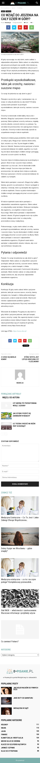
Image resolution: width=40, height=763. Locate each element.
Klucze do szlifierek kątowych (13, 744)
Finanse (4, 734)
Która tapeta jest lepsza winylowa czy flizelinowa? (30, 359)
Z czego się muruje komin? (8, 358)
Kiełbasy (4, 725)
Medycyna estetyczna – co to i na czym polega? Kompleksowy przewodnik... (18, 580)
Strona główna (5, 8)
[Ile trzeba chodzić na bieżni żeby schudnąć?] (6, 426)
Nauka (3, 728)
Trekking (8, 11)
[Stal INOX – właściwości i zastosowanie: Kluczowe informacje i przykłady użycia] (20, 598)
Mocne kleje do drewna (10, 741)
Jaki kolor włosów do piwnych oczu (25, 688)
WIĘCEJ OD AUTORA (11, 397)
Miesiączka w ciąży (20, 708)
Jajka (3, 731)
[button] (37, 3)
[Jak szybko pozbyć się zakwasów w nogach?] (6, 416)
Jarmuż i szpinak (8, 748)
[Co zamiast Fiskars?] (20, 629)
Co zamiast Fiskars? (10, 641)
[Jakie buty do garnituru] (6, 701)
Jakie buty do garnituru (23, 698)
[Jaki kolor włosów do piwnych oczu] (6, 690)
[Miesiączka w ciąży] (6, 711)
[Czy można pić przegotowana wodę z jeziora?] (6, 405)
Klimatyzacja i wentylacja (12, 738)
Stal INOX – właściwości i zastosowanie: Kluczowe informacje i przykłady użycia (19, 611)
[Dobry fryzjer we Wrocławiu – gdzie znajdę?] (20, 536)
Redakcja (8, 22)
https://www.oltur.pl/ (19, 331)
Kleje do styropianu (9, 751)
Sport (3, 11)
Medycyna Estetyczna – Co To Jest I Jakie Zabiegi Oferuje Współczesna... (20, 518)
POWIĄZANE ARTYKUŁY (11, 394)
